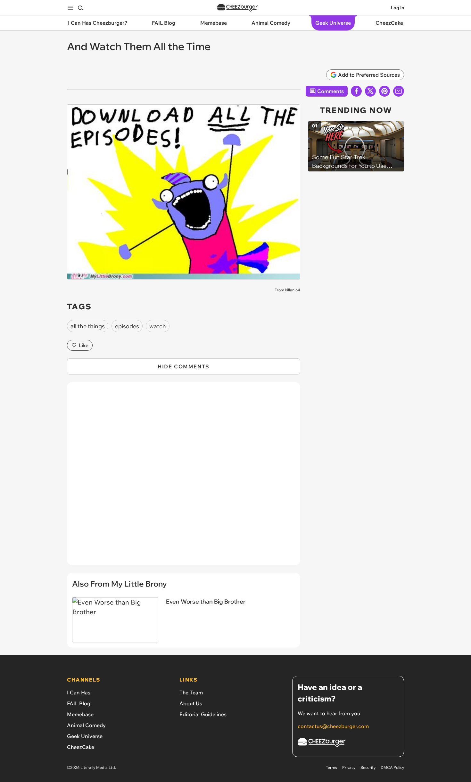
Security (368, 767)
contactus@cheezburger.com (333, 726)
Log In (397, 8)
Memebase (80, 714)
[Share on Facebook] (356, 91)
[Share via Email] (398, 91)
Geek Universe (85, 736)
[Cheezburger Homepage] (237, 7)
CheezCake (80, 747)
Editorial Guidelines (203, 714)
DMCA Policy (392, 767)
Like (83, 345)
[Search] (80, 7)
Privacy (348, 767)
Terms (331, 767)
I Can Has (78, 692)
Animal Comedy (86, 725)
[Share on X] (370, 91)
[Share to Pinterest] (384, 91)
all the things (87, 326)
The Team (191, 692)
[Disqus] (183, 477)
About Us (190, 703)
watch (157, 326)
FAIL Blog (78, 703)
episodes (127, 326)
